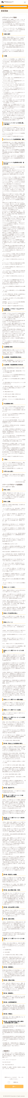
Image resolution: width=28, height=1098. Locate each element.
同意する (15, 1082)
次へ (14, 1086)
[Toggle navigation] (25, 2)
